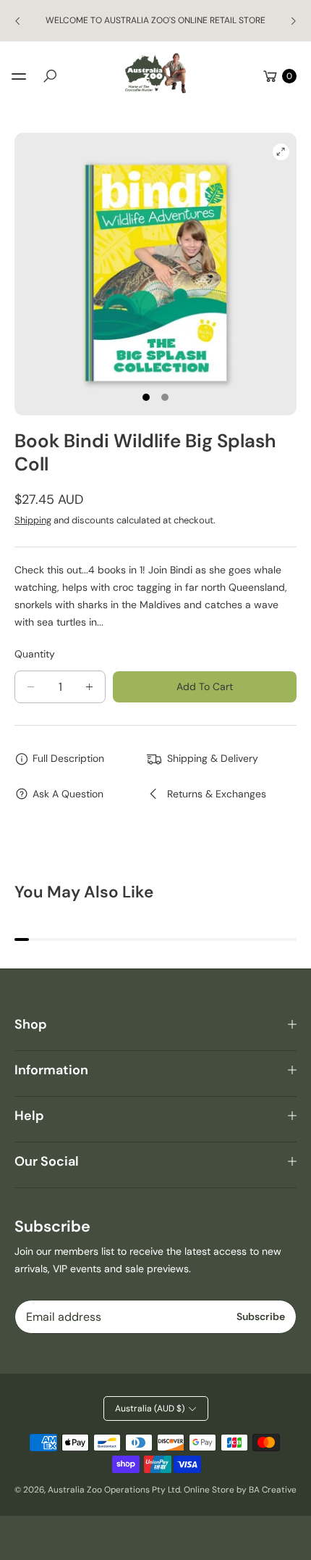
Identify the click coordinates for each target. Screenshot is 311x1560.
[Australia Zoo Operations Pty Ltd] (155, 73)
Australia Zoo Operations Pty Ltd (114, 1489)
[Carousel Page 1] (146, 397)
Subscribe (261, 1316)
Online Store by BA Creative (240, 1489)
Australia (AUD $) (149, 1408)
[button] (50, 76)
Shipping (32, 520)
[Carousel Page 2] (165, 397)
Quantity (34, 653)
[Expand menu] (19, 76)
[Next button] (293, 21)
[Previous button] (18, 21)
